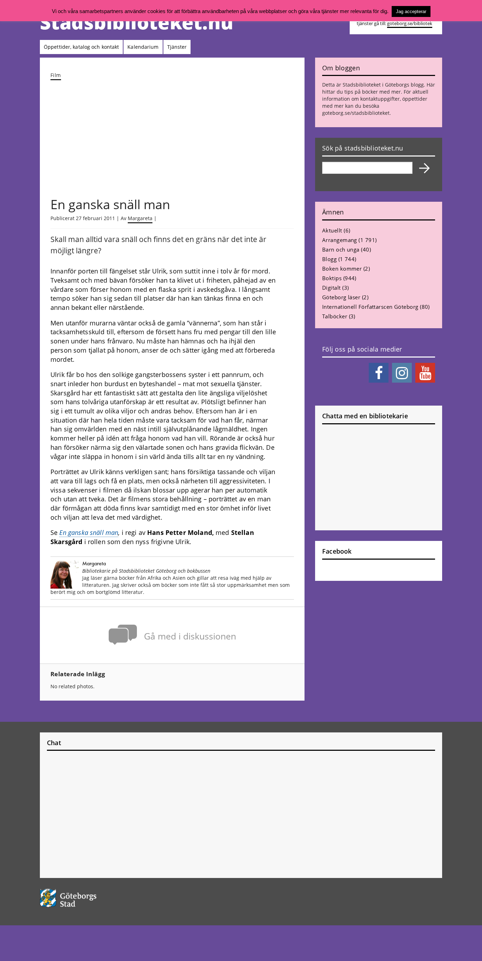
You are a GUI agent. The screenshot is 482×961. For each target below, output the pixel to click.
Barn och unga (341, 249)
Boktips (332, 278)
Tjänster (177, 46)
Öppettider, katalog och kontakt (81, 46)
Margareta (140, 218)
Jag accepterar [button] (411, 11)
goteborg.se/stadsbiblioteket (356, 113)
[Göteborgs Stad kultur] (86, 898)
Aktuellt (332, 230)
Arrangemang (339, 239)
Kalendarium (142, 46)
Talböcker (334, 316)
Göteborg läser (341, 297)
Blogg (329, 259)
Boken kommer (342, 268)
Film (55, 75)
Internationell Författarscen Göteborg (370, 306)
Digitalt (331, 287)
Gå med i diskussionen (190, 636)
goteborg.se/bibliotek (409, 23)
